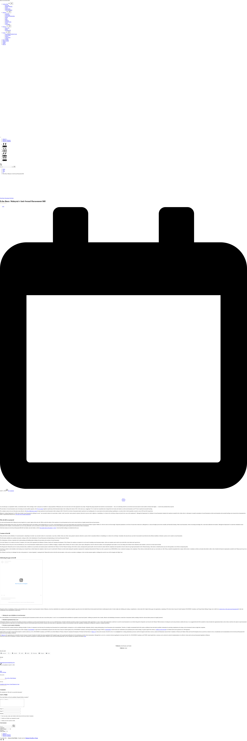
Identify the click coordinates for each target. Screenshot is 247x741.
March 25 (3, 635)
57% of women (40, 508)
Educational (7, 198)
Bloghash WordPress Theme (31, 738)
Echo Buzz (2, 198)
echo (1, 671)
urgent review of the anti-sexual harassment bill (228, 609)
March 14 (94, 631)
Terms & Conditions (7, 735)
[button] (12, 167)
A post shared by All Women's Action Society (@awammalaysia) (21, 602)
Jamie (1, 662)
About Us (5, 733)
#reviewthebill (31, 629)
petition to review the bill (161, 629)
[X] (5, 149)
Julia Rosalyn (5, 662)
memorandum (108, 629)
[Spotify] (5, 158)
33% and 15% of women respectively (23, 514)
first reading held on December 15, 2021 (48, 527)
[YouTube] (5, 147)
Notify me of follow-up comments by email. (10, 718)
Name (1, 708)
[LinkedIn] (5, 156)
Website (1, 713)
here (85, 636)
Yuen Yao (13, 662)
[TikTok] (5, 153)
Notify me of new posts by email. (8, 720)
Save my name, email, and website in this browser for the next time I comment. (18, 716)
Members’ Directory (7, 734)
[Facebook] (5, 144)
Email (1, 711)
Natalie (9, 662)
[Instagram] (5, 151)
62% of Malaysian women (31, 511)
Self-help (12, 198)
